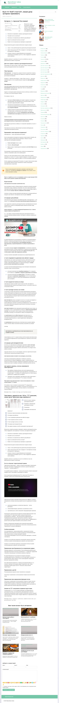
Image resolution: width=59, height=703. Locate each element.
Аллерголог (43, 48)
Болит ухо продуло (49, 31)
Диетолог (43, 76)
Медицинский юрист (45, 93)
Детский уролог (44, 69)
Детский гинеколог (45, 65)
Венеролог (43, 50)
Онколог (42, 103)
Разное (42, 125)
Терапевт (43, 135)
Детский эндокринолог (46, 74)
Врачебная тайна (14, 2)
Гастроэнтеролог (26, 7)
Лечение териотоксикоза (9, 635)
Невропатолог (44, 97)
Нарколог (43, 95)
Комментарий (6, 669)
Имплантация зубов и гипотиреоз (8, 617)
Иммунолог (43, 78)
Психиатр (43, 118)
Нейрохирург (43, 99)
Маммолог (43, 91)
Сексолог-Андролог (45, 131)
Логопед (42, 86)
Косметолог (43, 84)
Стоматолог (43, 133)
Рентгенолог (43, 129)
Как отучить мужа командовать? (48, 38)
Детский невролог (45, 67)
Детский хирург (44, 72)
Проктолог (43, 116)
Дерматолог (14, 7)
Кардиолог (43, 82)
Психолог (46, 39)
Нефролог (43, 101)
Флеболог (43, 144)
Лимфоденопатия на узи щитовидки (27, 651)
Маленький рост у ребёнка (28, 617)
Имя (4, 665)
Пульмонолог (43, 123)
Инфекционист (44, 80)
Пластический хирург (45, 114)
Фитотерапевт (44, 142)
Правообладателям (9, 696)
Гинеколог (7, 7)
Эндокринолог (8, 16)
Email (15, 665)
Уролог (42, 137)
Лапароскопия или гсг (27, 635)
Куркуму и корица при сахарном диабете (8, 653)
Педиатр (42, 112)
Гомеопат (43, 61)
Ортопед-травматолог (45, 108)
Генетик (42, 57)
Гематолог (43, 55)
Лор (20, 7)
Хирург (46, 27)
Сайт (27, 665)
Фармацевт (43, 140)
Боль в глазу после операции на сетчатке (49, 20)
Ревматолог (43, 127)
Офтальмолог (47, 21)
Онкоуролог (43, 106)
